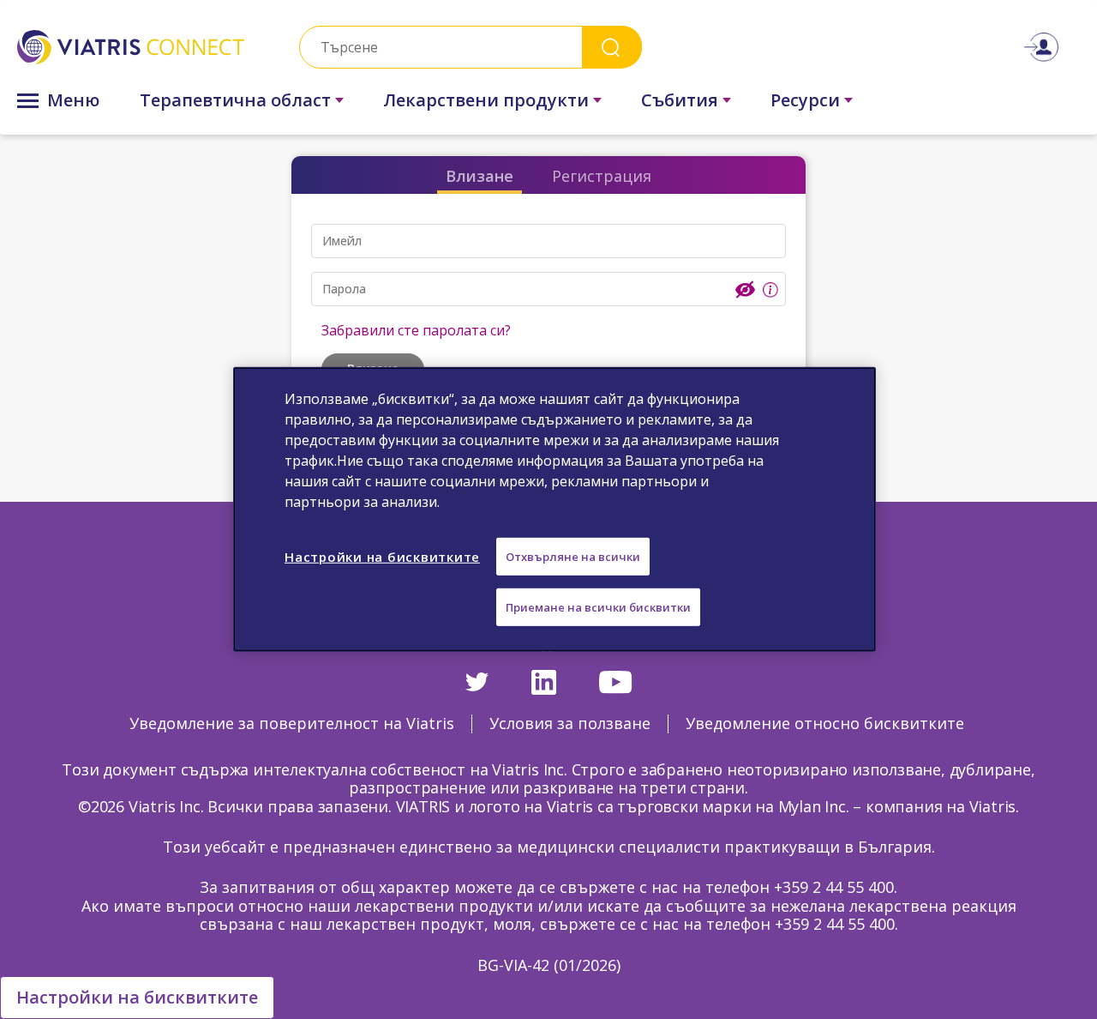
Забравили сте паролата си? (416, 330)
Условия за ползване (569, 723)
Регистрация (601, 176)
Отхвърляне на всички (573, 556)
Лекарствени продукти (486, 100)
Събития (679, 100)
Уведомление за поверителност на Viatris (291, 723)
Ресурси (805, 100)
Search (612, 47)
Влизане (479, 176)
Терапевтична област (235, 100)
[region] (554, 509)
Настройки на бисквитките (137, 997)
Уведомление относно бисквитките (825, 723)
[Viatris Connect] (130, 47)
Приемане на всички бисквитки (598, 607)
